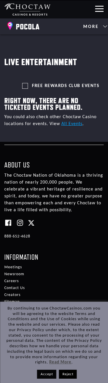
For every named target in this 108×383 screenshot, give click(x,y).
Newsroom (14, 274)
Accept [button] (47, 374)
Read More (60, 362)
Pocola (28, 26)
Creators (12, 295)
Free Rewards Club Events (65, 86)
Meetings (13, 267)
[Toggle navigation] (99, 8)
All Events (71, 124)
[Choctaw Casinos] (27, 9)
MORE (92, 26)
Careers (11, 281)
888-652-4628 (17, 236)
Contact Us (14, 288)
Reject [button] (67, 374)
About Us (17, 165)
